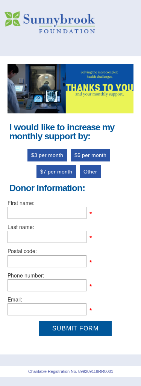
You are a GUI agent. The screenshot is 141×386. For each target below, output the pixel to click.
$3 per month (47, 155)
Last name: (21, 227)
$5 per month (90, 155)
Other (90, 172)
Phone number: (26, 275)
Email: (15, 299)
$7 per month (56, 172)
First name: (21, 203)
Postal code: (22, 251)
